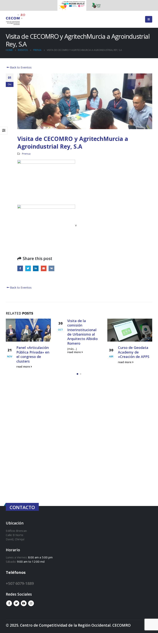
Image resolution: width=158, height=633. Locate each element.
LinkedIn (36, 268)
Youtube (24, 603)
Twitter (28, 268)
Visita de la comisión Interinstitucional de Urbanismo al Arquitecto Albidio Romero (32, 332)
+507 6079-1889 (20, 583)
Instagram (31, 603)
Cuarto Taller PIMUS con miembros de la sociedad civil (131, 354)
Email (43, 268)
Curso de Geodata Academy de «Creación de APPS (83, 352)
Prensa (26, 153)
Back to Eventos (20, 67)
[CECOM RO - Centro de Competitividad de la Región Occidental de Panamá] (15, 19)
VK (51, 268)
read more (24, 352)
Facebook (20, 268)
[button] (77, 374)
